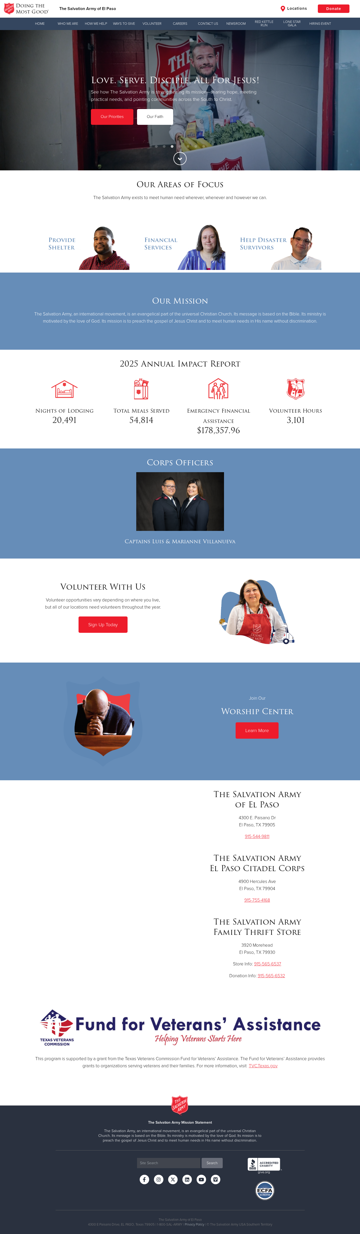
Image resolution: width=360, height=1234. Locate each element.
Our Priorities (112, 116)
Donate (333, 8)
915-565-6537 (267, 964)
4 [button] (180, 146)
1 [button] (156, 146)
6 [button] (195, 146)
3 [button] (172, 146)
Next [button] (346, 100)
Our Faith (155, 116)
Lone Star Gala (292, 23)
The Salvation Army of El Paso (87, 8)
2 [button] (164, 146)
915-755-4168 (257, 900)
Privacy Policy (194, 1224)
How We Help (96, 24)
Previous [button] (13, 100)
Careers (180, 24)
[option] (180, 100)
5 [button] (188, 146)
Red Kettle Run (264, 23)
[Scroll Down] (180, 158)
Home (40, 24)
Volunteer (152, 24)
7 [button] (203, 146)
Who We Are (68, 24)
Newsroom (236, 24)
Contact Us (208, 24)
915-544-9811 (257, 836)
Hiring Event (320, 24)
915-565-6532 (271, 976)
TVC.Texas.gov (263, 1066)
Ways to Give (124, 24)
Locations (296, 8)
